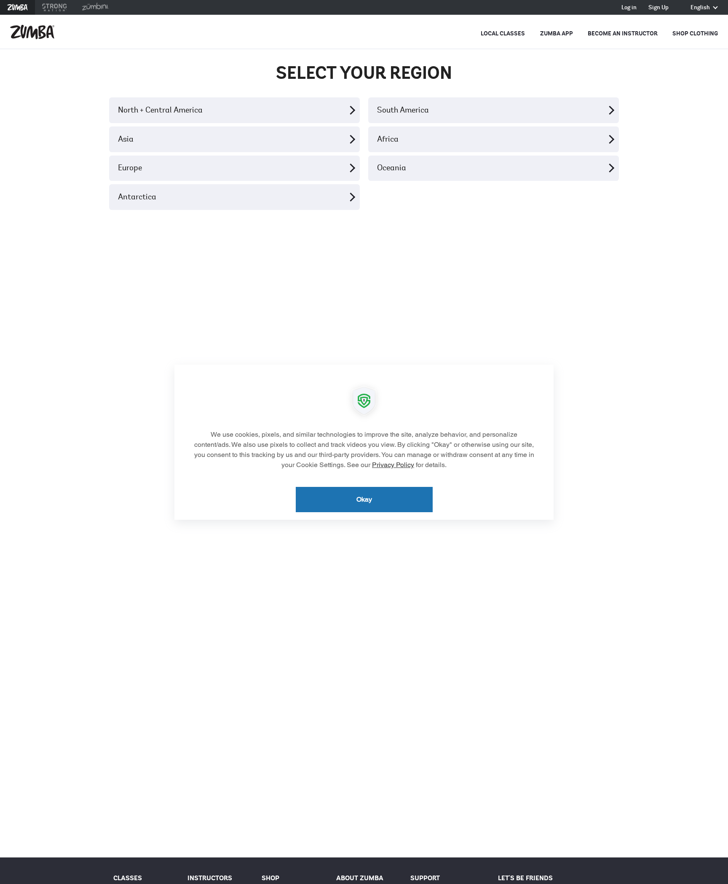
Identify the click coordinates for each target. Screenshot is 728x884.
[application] (364, 442)
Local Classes (503, 33)
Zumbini (95, 7)
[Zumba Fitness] (32, 32)
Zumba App (556, 33)
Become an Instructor (623, 33)
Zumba (17, 7)
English (701, 8)
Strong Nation (54, 7)
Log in (629, 8)
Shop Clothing (695, 33)
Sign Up (658, 8)
